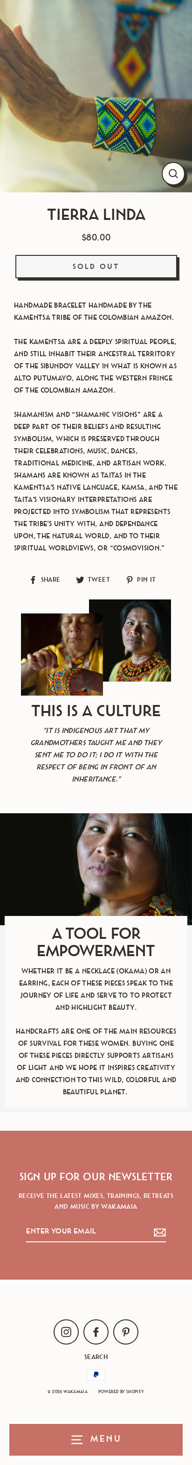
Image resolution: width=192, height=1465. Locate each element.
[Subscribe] (158, 1231)
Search (96, 1357)
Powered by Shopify (121, 1392)
